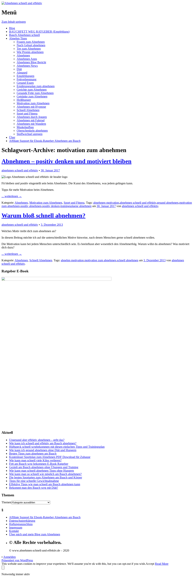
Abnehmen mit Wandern (31, 123)
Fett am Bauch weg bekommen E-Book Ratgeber (38, 463)
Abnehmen (23, 55)
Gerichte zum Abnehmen (32, 89)
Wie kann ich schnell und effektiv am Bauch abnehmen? (42, 443)
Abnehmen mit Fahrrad (31, 120)
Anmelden (9, 557)
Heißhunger (24, 99)
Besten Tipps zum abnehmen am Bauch (32, 453)
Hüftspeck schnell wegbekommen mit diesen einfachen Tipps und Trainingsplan (57, 446)
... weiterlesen (12, 196)
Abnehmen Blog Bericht (31, 62)
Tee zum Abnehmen (29, 48)
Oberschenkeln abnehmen (32, 130)
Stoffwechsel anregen (29, 134)
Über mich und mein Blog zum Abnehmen (34, 534)
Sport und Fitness (27, 113)
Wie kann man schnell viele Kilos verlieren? (35, 460)
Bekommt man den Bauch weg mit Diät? (33, 487)
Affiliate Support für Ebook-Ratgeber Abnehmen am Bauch (45, 140)
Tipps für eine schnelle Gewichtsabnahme (34, 480)
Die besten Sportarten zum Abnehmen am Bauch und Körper (45, 477)
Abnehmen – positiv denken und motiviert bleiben (66, 161)
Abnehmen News (27, 65)
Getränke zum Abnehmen (32, 96)
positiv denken (51, 206)
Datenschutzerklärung (22, 520)
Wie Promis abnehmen (30, 52)
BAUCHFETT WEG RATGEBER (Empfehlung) (39, 31)
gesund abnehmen (167, 202)
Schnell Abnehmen (28, 110)
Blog (12, 28)
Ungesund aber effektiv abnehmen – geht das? (36, 440)
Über (12, 137)
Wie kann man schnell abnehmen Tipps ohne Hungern (41, 470)
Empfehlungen (25, 76)
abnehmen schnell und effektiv (20, 170)
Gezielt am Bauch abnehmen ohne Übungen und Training (43, 467)
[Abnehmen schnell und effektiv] (22, 3)
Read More (161, 563)
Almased (22, 72)
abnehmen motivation (106, 202)
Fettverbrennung (26, 79)
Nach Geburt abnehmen (31, 45)
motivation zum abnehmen (100, 260)
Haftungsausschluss (21, 524)
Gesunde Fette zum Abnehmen (35, 93)
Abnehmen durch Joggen (32, 117)
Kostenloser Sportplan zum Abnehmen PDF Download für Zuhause (49, 457)
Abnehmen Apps (27, 58)
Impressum (15, 527)
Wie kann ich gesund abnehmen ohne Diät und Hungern (42, 450)
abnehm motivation (72, 260)
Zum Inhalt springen (14, 21)
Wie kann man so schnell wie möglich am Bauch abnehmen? (45, 474)
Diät (19, 69)
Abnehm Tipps (18, 38)
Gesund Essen (25, 82)
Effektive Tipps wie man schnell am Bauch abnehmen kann (44, 484)
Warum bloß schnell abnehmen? (43, 215)
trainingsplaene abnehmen (76, 206)
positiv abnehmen (30, 206)
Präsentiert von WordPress (17, 560)
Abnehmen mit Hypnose (31, 106)
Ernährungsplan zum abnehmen (36, 86)
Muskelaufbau (25, 127)
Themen (6, 502)
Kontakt (14, 531)
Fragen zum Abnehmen (31, 41)
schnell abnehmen (127, 260)
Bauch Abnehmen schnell (24, 35)
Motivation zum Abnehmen (33, 103)
